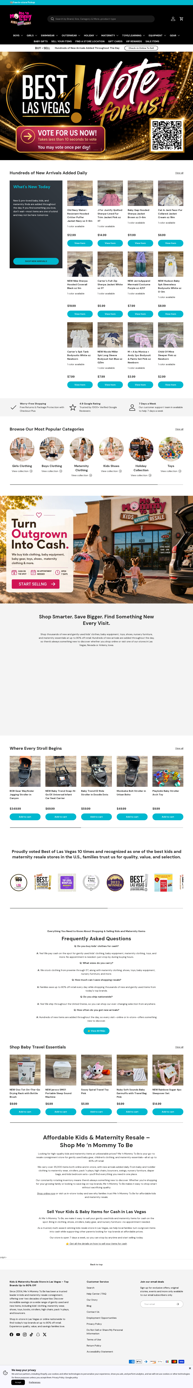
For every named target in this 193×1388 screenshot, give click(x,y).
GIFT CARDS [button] (115, 41)
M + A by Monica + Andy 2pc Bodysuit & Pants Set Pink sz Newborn (139, 357)
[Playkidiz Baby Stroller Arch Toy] (167, 771)
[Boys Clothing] (52, 449)
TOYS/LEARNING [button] (131, 35)
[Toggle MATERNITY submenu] (117, 35)
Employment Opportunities (102, 1317)
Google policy (71, 1377)
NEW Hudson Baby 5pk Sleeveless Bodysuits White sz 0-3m (169, 286)
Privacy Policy (94, 1323)
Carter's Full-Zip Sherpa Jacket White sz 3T (110, 284)
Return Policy (94, 1345)
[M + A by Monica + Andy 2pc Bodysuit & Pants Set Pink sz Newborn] (140, 335)
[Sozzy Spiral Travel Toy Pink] (96, 1070)
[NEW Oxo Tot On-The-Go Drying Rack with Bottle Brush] (25, 1070)
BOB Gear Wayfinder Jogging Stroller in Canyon (22, 794)
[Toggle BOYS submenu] (22, 35)
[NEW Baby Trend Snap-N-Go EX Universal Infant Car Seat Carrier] (60, 771)
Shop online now (46, 1193)
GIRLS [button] (30, 35)
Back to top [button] (96, 1264)
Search (90, 1287)
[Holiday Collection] (141, 449)
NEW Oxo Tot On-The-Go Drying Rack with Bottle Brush (25, 1093)
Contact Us (93, 1311)
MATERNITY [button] (108, 35)
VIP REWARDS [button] (134, 41)
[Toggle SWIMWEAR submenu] (57, 35)
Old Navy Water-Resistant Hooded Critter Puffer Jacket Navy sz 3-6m (79, 215)
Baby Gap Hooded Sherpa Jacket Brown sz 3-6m (138, 213)
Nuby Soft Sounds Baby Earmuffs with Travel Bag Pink (132, 1093)
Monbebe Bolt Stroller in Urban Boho (131, 792)
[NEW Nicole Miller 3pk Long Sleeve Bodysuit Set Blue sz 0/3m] (110, 335)
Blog (89, 1305)
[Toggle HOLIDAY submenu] (96, 35)
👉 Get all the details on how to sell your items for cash (96, 1243)
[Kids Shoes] (111, 449)
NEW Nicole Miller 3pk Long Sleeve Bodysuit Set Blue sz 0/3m (110, 357)
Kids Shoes (111, 466)
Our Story (92, 1299)
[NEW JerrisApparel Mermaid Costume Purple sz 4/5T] (140, 264)
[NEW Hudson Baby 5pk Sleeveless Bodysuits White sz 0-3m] (171, 264)
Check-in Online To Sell (141, 48)
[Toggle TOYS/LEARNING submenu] (144, 35)
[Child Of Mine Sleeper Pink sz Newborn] (171, 335)
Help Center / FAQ (96, 1293)
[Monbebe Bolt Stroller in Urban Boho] (132, 771)
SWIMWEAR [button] (47, 35)
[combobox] (101, 19)
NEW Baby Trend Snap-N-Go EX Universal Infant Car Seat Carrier (60, 794)
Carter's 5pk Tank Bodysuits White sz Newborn (79, 355)
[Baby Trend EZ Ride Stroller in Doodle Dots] (96, 771)
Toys (171, 466)
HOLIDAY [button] (89, 35)
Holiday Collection (141, 468)
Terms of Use (94, 1339)
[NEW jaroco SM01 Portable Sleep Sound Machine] (60, 1070)
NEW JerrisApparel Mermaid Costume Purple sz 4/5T (139, 284)
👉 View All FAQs (96, 1030)
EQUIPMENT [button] (156, 35)
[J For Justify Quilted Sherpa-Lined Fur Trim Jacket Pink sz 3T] (110, 193)
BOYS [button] (16, 35)
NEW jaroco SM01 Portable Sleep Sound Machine (58, 1093)
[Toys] (171, 449)
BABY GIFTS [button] (41, 41)
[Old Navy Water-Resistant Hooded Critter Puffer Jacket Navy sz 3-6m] (80, 193)
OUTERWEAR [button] (69, 35)
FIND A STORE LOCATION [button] (89, 41)
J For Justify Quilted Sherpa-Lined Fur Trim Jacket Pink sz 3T (110, 215)
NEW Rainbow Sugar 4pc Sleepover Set (167, 1091)
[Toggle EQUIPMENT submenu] (165, 35)
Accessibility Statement (100, 1351)
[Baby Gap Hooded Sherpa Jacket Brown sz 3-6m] (140, 193)
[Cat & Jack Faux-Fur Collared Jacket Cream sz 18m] (171, 193)
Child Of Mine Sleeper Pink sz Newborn (167, 355)
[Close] (189, 1368)
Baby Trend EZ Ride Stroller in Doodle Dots (94, 792)
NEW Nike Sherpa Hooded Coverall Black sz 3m (77, 284)
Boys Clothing (52, 466)
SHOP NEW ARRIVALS (36, 261)
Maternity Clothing (81, 468)
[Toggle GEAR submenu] (178, 35)
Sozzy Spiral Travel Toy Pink (95, 1091)
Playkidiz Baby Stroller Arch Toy (165, 792)
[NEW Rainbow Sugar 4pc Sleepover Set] (167, 1070)
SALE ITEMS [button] (152, 41)
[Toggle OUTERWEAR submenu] (79, 35)
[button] (181, 19)
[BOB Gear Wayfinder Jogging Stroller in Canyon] (25, 771)
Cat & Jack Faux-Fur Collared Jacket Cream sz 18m (170, 213)
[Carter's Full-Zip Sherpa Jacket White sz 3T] (110, 264)
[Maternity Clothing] (81, 449)
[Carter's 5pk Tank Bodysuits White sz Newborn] (80, 335)
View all (179, 172)
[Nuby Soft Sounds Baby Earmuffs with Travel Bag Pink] (132, 1070)
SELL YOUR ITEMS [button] (61, 41)
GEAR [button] (173, 35)
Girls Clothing (22, 466)
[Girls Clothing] (22, 449)
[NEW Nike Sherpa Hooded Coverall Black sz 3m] (80, 264)
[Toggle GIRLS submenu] (36, 35)
